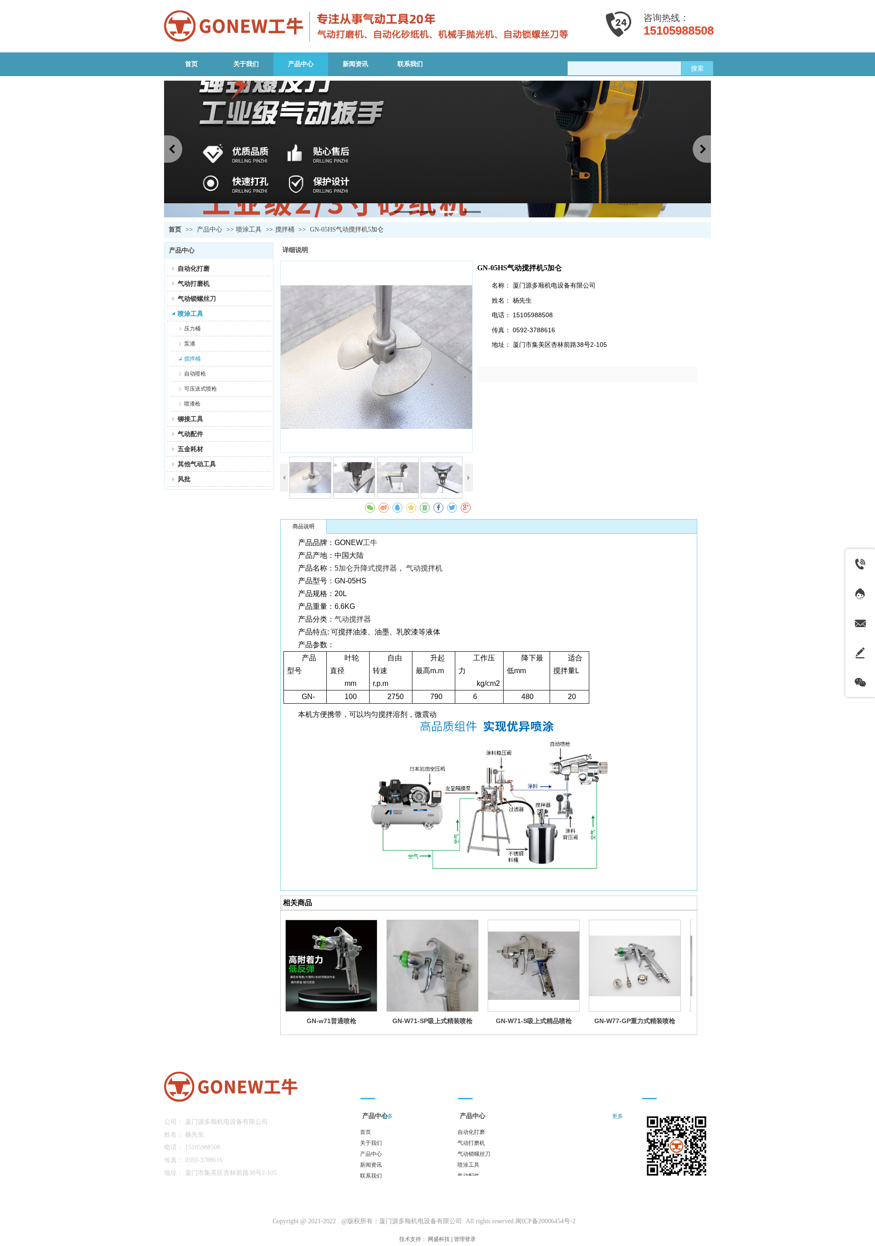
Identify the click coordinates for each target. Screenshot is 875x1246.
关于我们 (371, 1143)
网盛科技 (439, 1239)
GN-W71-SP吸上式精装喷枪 (432, 1021)
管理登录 (465, 1239)
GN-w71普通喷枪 (331, 1021)
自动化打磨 (471, 1132)
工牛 (370, 542)
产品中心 (210, 229)
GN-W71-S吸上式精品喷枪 (534, 1021)
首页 (175, 229)
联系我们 (371, 1176)
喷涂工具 (249, 229)
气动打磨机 (471, 1143)
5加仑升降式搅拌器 (366, 568)
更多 (617, 1116)
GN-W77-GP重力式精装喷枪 (634, 1021)
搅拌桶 (284, 229)
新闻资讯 (371, 1165)
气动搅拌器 (353, 619)
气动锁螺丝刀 (474, 1154)
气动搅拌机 (424, 568)
